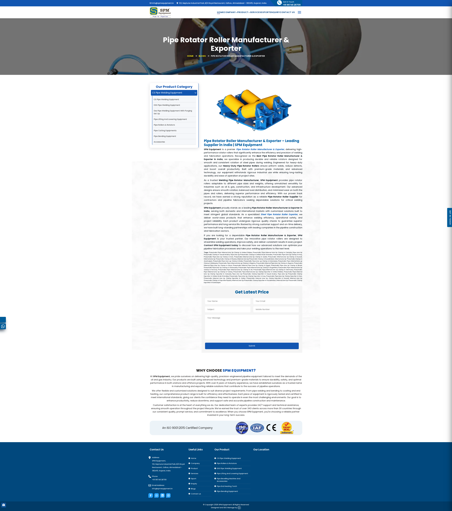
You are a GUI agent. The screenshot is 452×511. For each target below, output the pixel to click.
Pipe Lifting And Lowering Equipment (170, 119)
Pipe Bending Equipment (165, 136)
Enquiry (275, 12)
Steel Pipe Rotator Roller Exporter (279, 214)
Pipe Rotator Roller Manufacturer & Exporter (260, 149)
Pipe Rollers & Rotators (164, 125)
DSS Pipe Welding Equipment (167, 105)
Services (255, 12)
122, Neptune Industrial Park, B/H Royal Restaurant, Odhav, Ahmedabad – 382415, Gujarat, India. (223, 3)
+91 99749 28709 (159, 479)
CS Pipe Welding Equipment (166, 99)
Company (230, 12)
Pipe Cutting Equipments (165, 130)
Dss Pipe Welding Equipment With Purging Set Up (173, 112)
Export (265, 12)
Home (220, 12)
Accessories (159, 142)
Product (242, 12)
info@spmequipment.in (163, 3)
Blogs (202, 55)
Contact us (287, 12)
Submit (252, 345)
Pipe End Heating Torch (227, 486)
